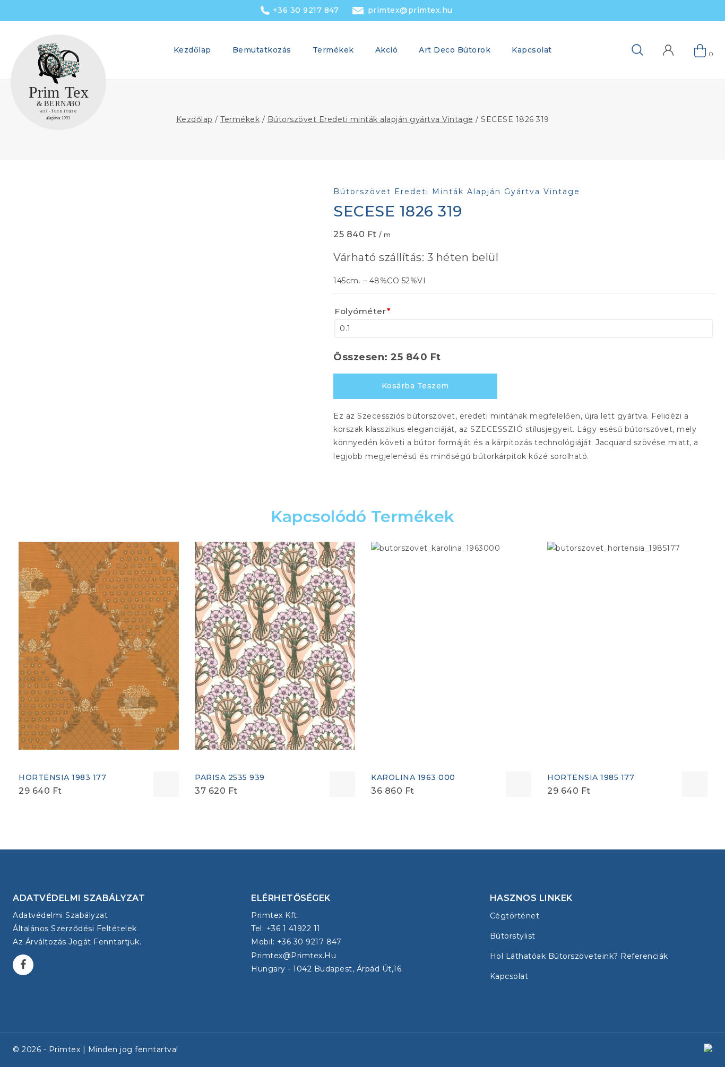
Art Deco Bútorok (454, 50)
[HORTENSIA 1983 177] (99, 646)
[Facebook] (23, 965)
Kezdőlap (192, 50)
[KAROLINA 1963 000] (451, 653)
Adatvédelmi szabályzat (60, 915)
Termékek (333, 50)
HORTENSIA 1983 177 (62, 777)
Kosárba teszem (415, 386)
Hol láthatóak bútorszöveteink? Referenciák (579, 956)
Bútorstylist (513, 936)
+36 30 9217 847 (306, 10)
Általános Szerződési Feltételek (75, 928)
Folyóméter (362, 311)
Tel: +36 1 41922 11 (286, 928)
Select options (166, 784)
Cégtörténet (515, 916)
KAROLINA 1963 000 (413, 777)
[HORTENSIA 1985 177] (627, 646)
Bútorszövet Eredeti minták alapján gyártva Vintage (456, 191)
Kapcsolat (532, 50)
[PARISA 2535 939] (275, 646)
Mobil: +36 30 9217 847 (296, 942)
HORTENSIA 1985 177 (590, 777)
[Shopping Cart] (700, 50)
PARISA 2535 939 (230, 777)
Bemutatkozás (261, 50)
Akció (386, 50)
